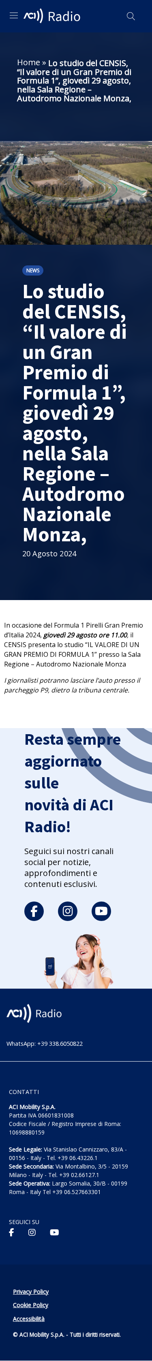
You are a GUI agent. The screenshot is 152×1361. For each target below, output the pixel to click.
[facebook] (34, 911)
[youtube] (101, 911)
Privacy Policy (31, 1291)
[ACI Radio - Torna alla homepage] (53, 16)
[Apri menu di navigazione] (14, 15)
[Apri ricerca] (131, 16)
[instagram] (67, 911)
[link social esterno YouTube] (54, 1232)
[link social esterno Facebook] (11, 1232)
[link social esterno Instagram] (32, 1232)
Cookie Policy (30, 1305)
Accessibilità (29, 1319)
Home (28, 62)
